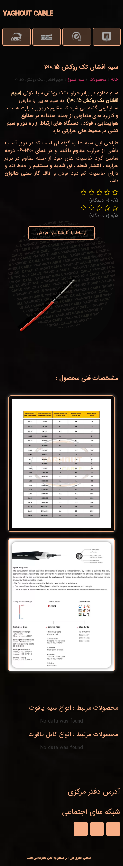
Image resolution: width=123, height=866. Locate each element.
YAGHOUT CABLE (28, 14)
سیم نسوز (76, 79)
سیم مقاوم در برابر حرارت (92, 93)
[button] (111, 13)
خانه (114, 79)
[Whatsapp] (97, 829)
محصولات (97, 79)
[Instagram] (80, 829)
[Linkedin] (113, 829)
